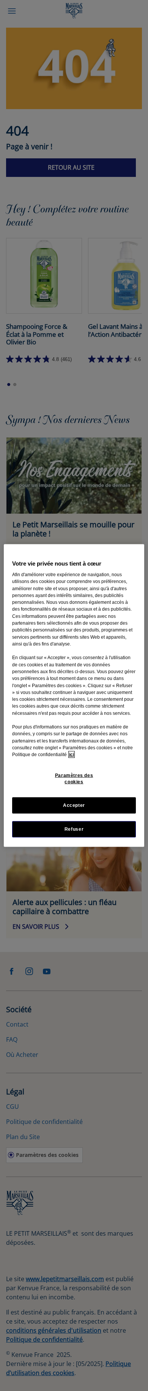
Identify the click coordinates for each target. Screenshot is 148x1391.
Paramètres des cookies (74, 778)
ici (71, 754)
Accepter (74, 805)
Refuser (74, 828)
